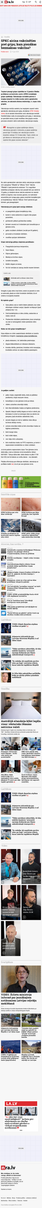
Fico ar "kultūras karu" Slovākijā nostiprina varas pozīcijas (20, 601)
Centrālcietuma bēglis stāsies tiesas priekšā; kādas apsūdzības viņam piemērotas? (21, 566)
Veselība (7, 37)
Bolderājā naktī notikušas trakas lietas (22, 278)
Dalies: (13, 471)
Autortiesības (4, 1200)
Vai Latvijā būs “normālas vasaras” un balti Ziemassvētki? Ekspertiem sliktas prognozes (23, 588)
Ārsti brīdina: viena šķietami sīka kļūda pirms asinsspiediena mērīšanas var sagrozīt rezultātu (30, 778)
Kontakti (25, 1200)
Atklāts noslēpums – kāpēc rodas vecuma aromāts (23, 559)
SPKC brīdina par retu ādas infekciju (9, 513)
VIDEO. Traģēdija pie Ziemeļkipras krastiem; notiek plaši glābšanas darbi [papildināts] (10, 1057)
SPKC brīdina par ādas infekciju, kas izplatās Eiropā (30, 514)
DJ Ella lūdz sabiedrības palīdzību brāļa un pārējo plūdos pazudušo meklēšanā (26, 675)
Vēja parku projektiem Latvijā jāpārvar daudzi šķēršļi (22, 607)
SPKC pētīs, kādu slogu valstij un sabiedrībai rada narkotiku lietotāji (31, 535)
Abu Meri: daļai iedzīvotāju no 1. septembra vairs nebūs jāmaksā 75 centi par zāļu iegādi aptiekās (10, 778)
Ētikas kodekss (12, 1200)
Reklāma (9, 1198)
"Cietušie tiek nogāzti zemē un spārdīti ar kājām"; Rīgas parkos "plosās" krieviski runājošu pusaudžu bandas (30, 1032)
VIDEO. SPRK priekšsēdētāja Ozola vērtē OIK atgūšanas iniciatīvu (22, 595)
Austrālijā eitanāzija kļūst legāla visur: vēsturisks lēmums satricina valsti (21, 724)
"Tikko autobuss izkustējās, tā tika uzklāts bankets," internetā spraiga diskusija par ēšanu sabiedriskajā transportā (24, 284)
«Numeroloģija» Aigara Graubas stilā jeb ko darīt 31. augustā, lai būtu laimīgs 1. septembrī (23, 574)
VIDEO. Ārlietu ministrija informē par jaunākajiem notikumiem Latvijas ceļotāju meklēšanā (18, 999)
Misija (13, 1198)
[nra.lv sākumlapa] (9, 2)
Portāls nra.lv (5, 52)
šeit (12, 464)
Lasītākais (6, 619)
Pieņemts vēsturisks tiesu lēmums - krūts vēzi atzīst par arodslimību (9, 754)
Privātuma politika (20, 1198)
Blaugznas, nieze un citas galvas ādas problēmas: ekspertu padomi (21, 581)
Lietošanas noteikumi (31, 1198)
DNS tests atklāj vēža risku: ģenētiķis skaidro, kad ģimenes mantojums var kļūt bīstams (31, 754)
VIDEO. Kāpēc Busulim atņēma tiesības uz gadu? (25, 625)
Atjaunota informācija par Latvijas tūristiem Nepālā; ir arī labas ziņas (25, 638)
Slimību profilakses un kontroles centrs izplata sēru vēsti (10, 535)
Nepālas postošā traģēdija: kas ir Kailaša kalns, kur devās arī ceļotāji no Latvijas (31, 1057)
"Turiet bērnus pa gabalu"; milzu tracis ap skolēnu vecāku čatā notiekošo (23, 614)
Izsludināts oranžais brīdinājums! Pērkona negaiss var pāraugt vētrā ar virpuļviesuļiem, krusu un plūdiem (23, 552)
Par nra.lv (3, 1198)
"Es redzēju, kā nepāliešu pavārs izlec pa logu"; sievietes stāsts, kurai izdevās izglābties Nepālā (25, 663)
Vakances (19, 1200)
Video (4, 845)
